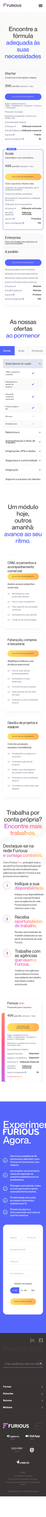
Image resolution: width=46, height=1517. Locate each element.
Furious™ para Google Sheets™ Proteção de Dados (23, 1483)
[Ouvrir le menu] (40, 6)
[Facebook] (41, 1342)
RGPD (23, 1472)
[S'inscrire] (40, 1363)
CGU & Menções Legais (23, 1476)
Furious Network (14, 1076)
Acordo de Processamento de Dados (23, 1479)
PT (37, 1426)
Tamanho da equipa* (23, 1283)
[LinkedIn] (32, 1342)
